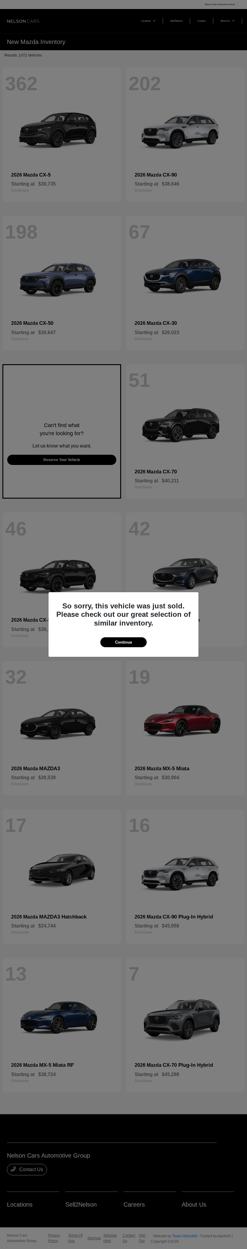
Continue (123, 642)
